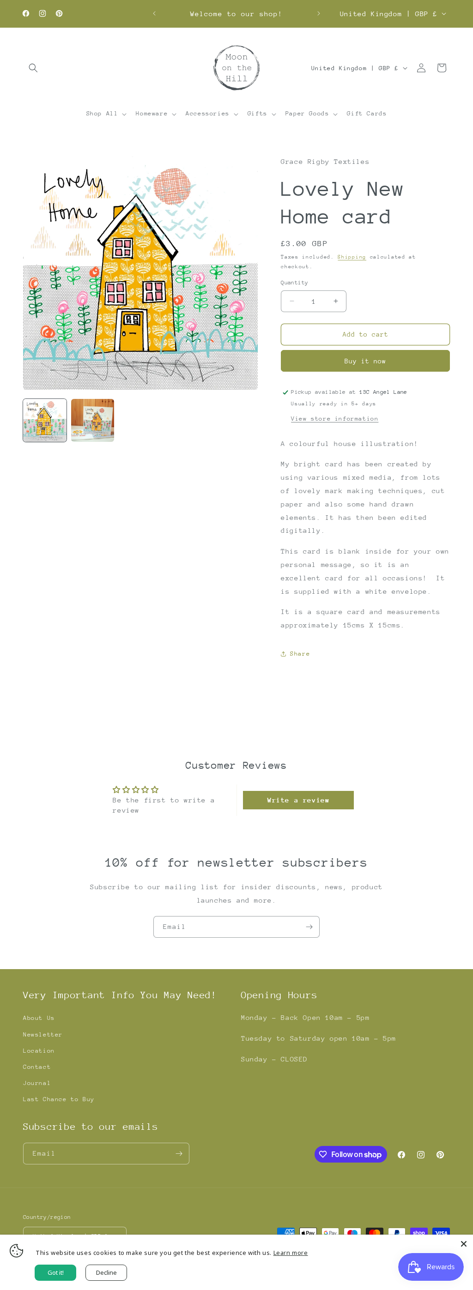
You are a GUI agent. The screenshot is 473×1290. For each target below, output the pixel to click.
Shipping (352, 257)
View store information (334, 418)
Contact (37, 1066)
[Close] (463, 1243)
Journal (37, 1082)
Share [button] (300, 653)
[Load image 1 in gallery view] (45, 420)
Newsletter (43, 1034)
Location (39, 1050)
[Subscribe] (309, 927)
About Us (39, 1017)
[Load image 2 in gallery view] (93, 420)
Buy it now (365, 361)
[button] (33, 68)
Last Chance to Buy (59, 1099)
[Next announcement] (319, 13)
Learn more (290, 1252)
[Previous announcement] (154, 13)
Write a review (298, 800)
